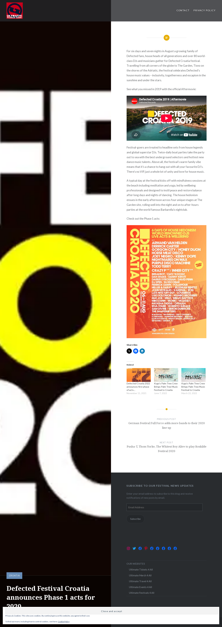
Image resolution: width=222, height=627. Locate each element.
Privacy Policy (204, 10)
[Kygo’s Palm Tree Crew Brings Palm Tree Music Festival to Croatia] (166, 375)
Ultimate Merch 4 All (140, 575)
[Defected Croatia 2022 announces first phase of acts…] (139, 375)
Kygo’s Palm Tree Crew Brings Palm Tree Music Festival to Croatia (166, 386)
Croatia (14, 575)
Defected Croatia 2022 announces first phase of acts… (138, 386)
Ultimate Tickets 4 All (141, 569)
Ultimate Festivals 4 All (141, 592)
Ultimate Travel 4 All (140, 581)
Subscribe (135, 518)
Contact (183, 10)
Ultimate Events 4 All (140, 587)
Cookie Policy (64, 621)
